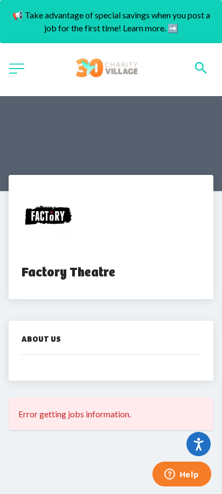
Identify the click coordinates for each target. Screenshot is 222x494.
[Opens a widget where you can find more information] (181, 475)
